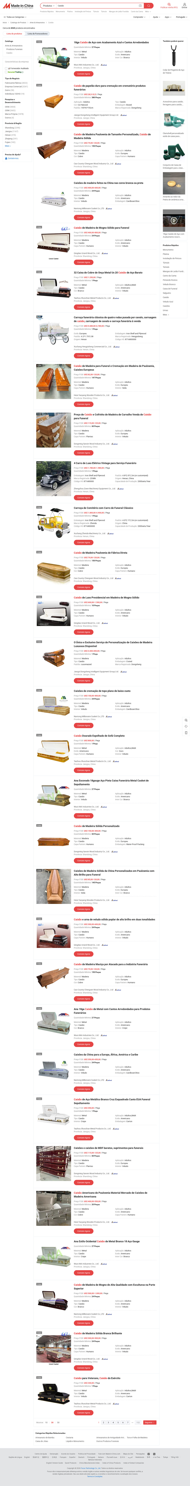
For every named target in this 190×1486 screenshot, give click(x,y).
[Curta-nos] (149, 1454)
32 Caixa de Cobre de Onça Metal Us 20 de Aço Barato (108, 272)
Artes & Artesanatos (13, 45)
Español (72, 1457)
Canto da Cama (137, 11)
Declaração (54, 1454)
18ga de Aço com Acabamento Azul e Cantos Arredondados (111, 42)
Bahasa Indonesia (95, 1459)
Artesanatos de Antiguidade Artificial (110, 1437)
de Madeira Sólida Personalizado (96, 826)
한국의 (122, 1457)
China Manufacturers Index (89, 1463)
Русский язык (112, 1457)
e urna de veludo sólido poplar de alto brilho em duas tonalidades (114, 919)
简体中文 (36, 1457)
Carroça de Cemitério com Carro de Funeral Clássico (103, 507)
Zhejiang (11, 138)
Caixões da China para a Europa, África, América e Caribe (106, 1054)
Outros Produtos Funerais (107, 1441)
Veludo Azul (168, 301)
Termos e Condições (94, 1476)
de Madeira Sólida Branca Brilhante (98, 1333)
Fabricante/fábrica (16, 83)
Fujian (10, 142)
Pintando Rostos (170, 280)
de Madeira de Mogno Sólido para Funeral (101, 227)
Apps (167, 17)
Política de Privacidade (86, 1454)
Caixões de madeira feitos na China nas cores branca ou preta (108, 182)
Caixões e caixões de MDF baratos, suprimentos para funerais (108, 1148)
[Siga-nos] (154, 1454)
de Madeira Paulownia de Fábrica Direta (100, 552)
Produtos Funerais (14, 49)
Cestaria (69, 1437)
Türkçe (165, 1457)
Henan (10, 135)
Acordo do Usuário (68, 1454)
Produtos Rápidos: (47, 11)
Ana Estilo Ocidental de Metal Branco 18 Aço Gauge (107, 1241)
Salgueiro (167, 293)
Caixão (166, 297)
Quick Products (70, 1463)
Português (91, 1457)
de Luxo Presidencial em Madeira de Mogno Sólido (106, 597)
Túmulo (96, 11)
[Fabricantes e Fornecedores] (18, 6)
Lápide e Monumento (75, 1441)
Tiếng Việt (175, 1457)
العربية (130, 1457)
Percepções (140, 1454)
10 (46, 1422)
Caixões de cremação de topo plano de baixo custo (102, 690)
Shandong (12, 127)
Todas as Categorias (15, 17)
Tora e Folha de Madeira (137, 1437)
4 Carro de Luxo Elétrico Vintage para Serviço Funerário (105, 463)
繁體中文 (45, 1457)
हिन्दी (148, 1457)
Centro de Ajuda (41, 1454)
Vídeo (39, 42)
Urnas (165, 310)
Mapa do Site (128, 1454)
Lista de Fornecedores (37, 34)
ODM (10, 110)
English (27, 1457)
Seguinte (149, 1422)
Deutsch (81, 1457)
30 (52, 1422)
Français (63, 1457)
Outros (9, 117)
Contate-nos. (13, 158)
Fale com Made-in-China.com (109, 1454)
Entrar (184, 7)
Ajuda (155, 17)
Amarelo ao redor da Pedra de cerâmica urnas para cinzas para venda (173, 199)
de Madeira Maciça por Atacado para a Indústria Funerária (111, 964)
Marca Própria (14, 114)
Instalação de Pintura (83, 11)
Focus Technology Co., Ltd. (91, 1468)
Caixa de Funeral (170, 288)
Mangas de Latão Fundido (119, 11)
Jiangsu (11, 131)
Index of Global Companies (134, 1463)
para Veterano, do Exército (97, 1378)
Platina (70, 11)
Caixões (166, 306)
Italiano (101, 1457)
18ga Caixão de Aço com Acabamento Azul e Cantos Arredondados (173, 237)
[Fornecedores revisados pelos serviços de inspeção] (17, 68)
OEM (10, 106)
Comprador (138, 17)
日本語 (54, 1457)
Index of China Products (112, 1463)
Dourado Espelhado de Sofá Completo (99, 735)
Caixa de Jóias (41, 1441)
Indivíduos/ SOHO (14, 93)
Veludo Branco (169, 284)
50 (58, 1422)
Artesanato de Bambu (44, 1437)
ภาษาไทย (156, 1457)
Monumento (60, 11)
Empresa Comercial (16, 86)
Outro (9, 90)
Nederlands (139, 1457)
